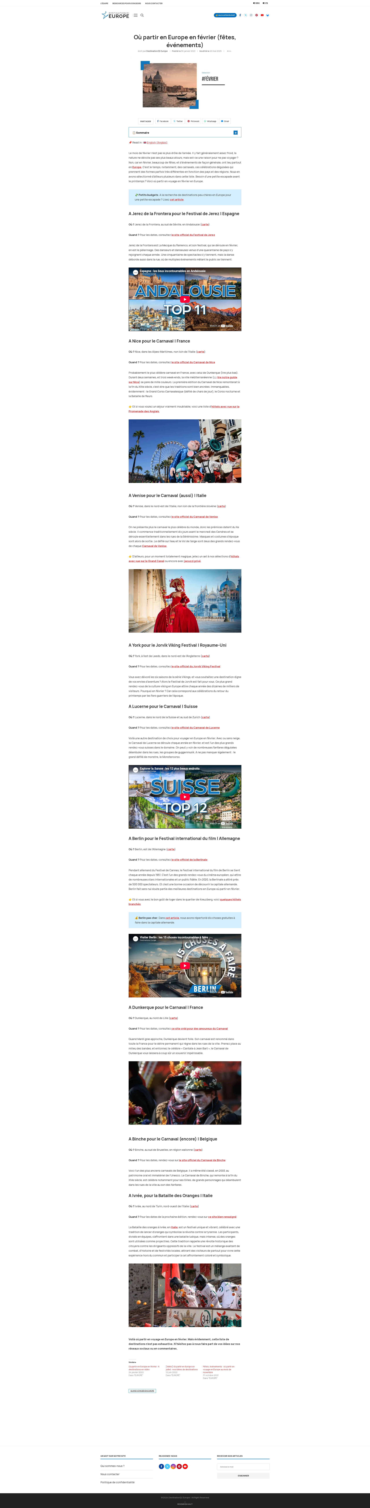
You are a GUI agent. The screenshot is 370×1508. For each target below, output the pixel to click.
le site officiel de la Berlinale (189, 859)
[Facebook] (240, 15)
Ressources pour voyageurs (126, 3)
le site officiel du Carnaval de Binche (202, 1160)
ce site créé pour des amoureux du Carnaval (199, 1028)
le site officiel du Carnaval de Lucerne (195, 727)
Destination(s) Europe (157, 51)
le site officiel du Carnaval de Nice (193, 362)
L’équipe (104, 3)
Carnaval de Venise (154, 546)
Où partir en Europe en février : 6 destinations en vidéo (144, 1368)
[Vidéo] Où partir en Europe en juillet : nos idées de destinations (182, 1368)
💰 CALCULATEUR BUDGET (225, 15)
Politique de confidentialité (117, 1482)
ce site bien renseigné (222, 1216)
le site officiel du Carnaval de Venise (194, 516)
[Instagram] (251, 15)
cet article (177, 199)
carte (205, 224)
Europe (136, 167)
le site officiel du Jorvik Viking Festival (195, 666)
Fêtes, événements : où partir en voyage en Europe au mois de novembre (218, 1369)
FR (266, 3)
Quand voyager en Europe (142, 1391)
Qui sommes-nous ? (112, 1466)
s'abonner (243, 1475)
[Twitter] (246, 15)
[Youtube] (262, 15)
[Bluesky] (268, 15)
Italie (174, 1227)
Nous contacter (153, 3)
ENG (257, 3)
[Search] (142, 15)
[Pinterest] (257, 15)
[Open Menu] (135, 15)
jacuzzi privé (192, 561)
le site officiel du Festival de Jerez (193, 235)
